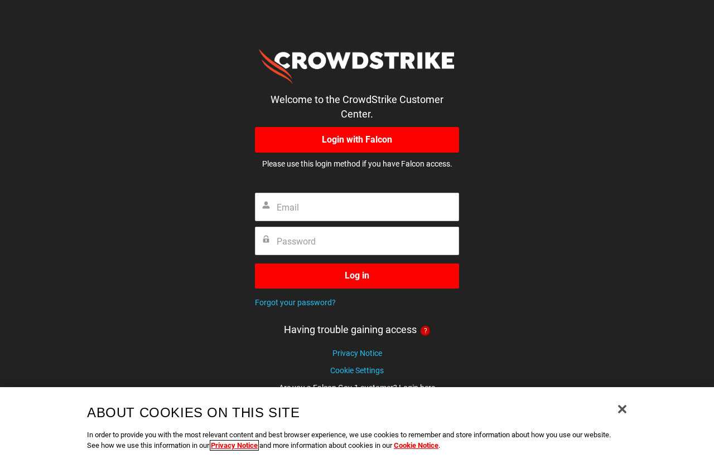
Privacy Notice (357, 353)
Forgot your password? (295, 302)
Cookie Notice (416, 445)
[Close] (622, 409)
